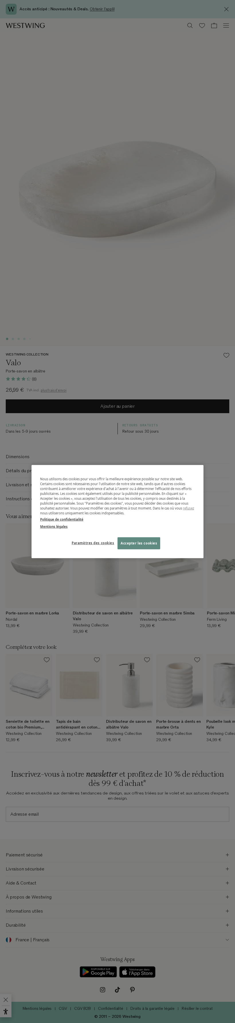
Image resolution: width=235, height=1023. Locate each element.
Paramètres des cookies (93, 542)
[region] (117, 511)
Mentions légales (54, 526)
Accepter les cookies (139, 543)
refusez (188, 508)
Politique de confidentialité (61, 519)
